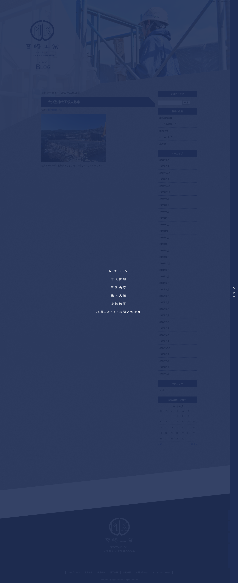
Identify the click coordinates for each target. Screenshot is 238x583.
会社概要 (119, 304)
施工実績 (119, 296)
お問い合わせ (119, 312)
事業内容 (119, 287)
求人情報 (119, 279)
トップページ (119, 271)
